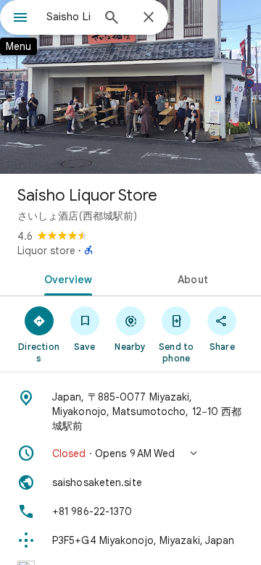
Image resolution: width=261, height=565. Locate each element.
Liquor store (46, 250)
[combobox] (68, 16)
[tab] (65, 278)
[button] (130, 453)
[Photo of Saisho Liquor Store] (130, 87)
